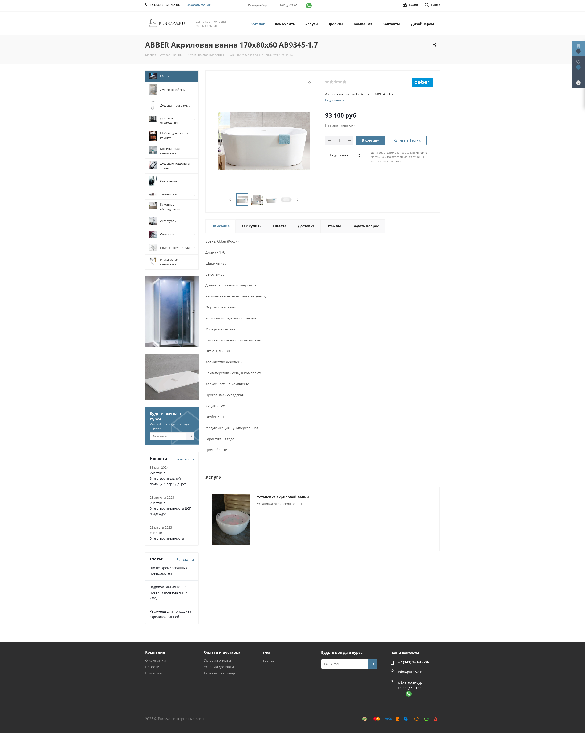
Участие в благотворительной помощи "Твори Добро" (168, 478)
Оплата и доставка (222, 652)
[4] (340, 82)
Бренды (268, 660)
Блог (266, 652)
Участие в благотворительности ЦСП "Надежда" (170, 508)
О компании (155, 660)
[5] (345, 82)
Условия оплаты (217, 660)
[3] (336, 82)
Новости (152, 666)
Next (297, 199)
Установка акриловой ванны (283, 497)
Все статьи (185, 559)
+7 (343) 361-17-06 (413, 662)
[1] (327, 82)
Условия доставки (219, 666)
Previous (230, 199)
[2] (332, 82)
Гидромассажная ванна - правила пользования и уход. (169, 592)
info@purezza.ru (411, 671)
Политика (153, 673)
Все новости (183, 459)
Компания (155, 652)
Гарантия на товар (219, 673)
